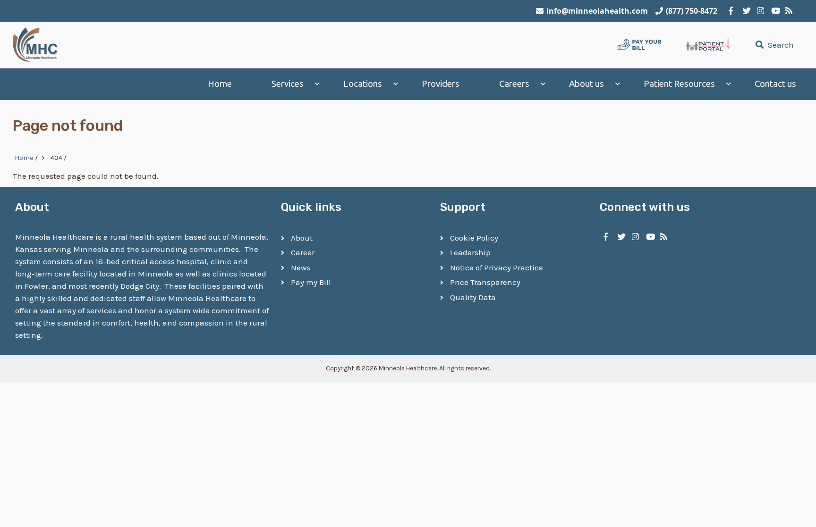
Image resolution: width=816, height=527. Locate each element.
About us (586, 84)
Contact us (775, 84)
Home (220, 84)
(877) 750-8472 (691, 11)
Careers (514, 84)
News (300, 267)
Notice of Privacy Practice (496, 267)
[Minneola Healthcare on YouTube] (773, 11)
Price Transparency (485, 282)
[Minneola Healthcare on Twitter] (745, 11)
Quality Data (473, 297)
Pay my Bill (311, 282)
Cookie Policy (474, 238)
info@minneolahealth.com (597, 11)
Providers (440, 84)
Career (302, 252)
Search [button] (780, 45)
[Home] (35, 44)
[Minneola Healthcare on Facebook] (731, 11)
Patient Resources (679, 84)
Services (288, 84)
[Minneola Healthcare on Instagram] (759, 11)
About (302, 238)
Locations (362, 84)
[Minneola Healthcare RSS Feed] (788, 11)
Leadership (470, 252)
